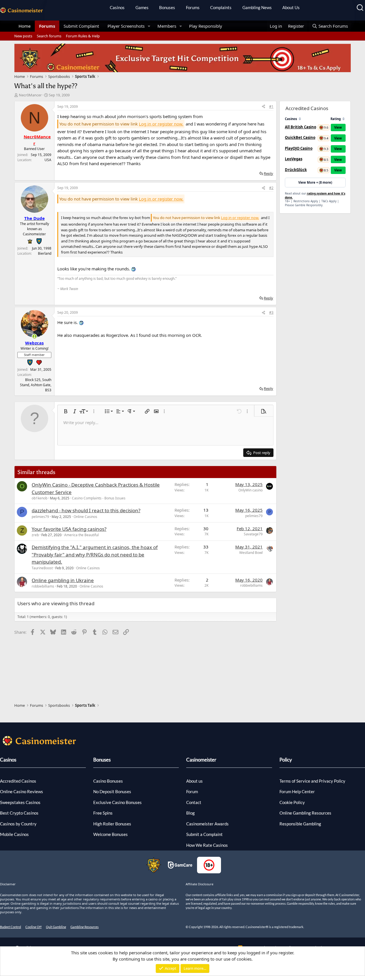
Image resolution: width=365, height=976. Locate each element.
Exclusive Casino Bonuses (117, 802)
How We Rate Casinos (207, 845)
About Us (291, 7)
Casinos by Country (18, 823)
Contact (193, 802)
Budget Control (10, 927)
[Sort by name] (300, 119)
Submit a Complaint (204, 834)
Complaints (221, 7)
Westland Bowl (251, 552)
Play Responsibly (205, 26)
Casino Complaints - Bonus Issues (98, 498)
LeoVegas (293, 158)
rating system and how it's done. (315, 195)
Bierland (44, 253)
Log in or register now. (161, 124)
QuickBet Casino (300, 137)
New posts (23, 36)
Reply (268, 173)
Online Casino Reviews (21, 791)
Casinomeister (201, 760)
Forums (193, 7)
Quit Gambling (56, 927)
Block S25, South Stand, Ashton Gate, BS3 (35, 384)
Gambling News (257, 7)
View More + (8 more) (315, 182)
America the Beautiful (81, 534)
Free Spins (103, 812)
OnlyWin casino (250, 490)
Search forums (49, 36)
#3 (271, 312)
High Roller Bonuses (112, 823)
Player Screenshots (126, 26)
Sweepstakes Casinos (20, 802)
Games (142, 7)
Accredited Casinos (18, 780)
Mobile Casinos (14, 834)
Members (166, 26)
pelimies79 (40, 516)
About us (194, 780)
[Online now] (34, 336)
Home (25, 26)
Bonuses (167, 7)
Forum (192, 791)
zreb (35, 534)
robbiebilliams (43, 586)
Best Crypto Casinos (19, 812)
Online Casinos (85, 516)
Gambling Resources (84, 927)
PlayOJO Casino (299, 148)
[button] (149, 26)
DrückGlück (296, 169)
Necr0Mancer (30, 95)
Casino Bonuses (108, 780)
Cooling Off (33, 927)
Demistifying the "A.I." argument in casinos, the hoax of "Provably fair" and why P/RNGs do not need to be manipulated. (95, 554)
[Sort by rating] (343, 119)
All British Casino (300, 126)
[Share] (263, 106)
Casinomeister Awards (207, 823)
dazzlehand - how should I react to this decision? (86, 510)
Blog (190, 812)
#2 (271, 187)
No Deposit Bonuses (112, 791)
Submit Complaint (81, 26)
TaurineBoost (42, 568)
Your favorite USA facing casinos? (69, 529)
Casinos (117, 7)
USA (47, 159)
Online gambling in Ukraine (63, 580)
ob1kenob (39, 498)
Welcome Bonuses (110, 834)
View (338, 127)
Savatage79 (253, 534)
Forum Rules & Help (83, 36)
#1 (271, 106)
